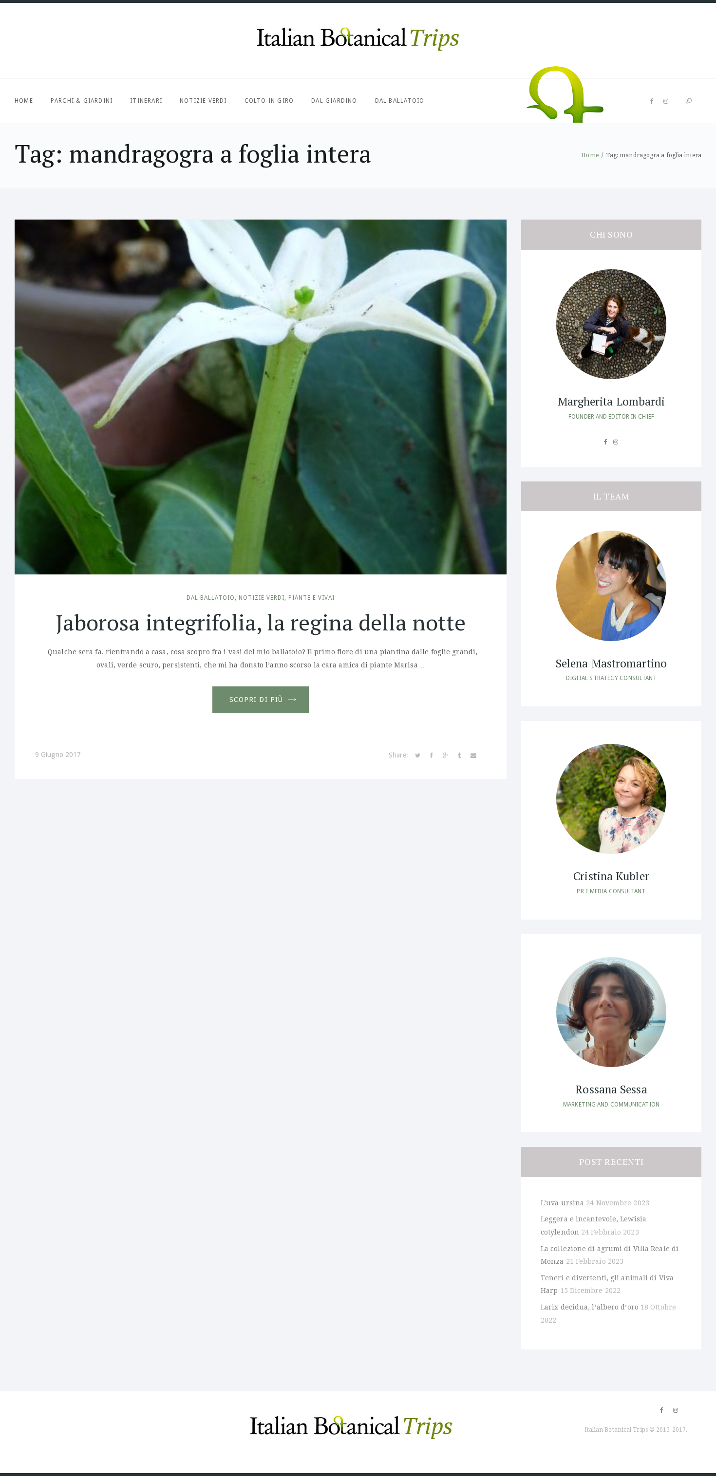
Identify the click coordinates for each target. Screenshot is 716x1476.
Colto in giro (269, 100)
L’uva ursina (562, 1203)
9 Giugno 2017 (58, 754)
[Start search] (689, 101)
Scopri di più (256, 699)
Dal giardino (334, 100)
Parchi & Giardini (82, 100)
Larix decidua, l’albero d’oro (590, 1307)
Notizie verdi (203, 100)
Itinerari (146, 100)
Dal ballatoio (400, 100)
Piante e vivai (311, 597)
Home (24, 100)
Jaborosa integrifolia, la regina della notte (261, 622)
